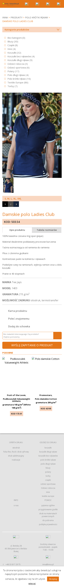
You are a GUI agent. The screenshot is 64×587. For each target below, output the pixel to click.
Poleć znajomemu (18, 318)
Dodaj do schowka (19, 326)
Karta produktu (17, 311)
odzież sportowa (48, 484)
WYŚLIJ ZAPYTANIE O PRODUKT (32, 345)
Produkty (16, 17)
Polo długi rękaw (16, 75)
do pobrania (48, 520)
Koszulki (11, 52)
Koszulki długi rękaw (18, 60)
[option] (32, 135)
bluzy (48, 468)
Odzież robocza (15, 63)
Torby (10, 86)
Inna (5, 17)
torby (48, 476)
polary (48, 472)
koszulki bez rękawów (48, 455)
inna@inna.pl (48, 564)
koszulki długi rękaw (48, 451)
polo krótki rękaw (48, 459)
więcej (32, 583)
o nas (16, 505)
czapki (48, 480)
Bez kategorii (14, 37)
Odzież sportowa (16, 67)
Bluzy (10, 41)
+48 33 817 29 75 (13, 564)
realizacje (16, 459)
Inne (9, 48)
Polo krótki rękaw (36, 17)
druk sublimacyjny (16, 455)
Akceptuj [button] (53, 579)
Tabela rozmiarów (47, 229)
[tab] (17, 230)
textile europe (48, 496)
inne (48, 492)
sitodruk (16, 447)
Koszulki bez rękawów (19, 56)
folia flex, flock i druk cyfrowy (16, 451)
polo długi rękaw (48, 464)
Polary (10, 71)
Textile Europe (15, 82)
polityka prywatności (48, 524)
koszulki (48, 447)
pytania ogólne (48, 505)
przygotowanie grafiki (48, 509)
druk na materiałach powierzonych (48, 515)
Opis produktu (17, 229)
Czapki (10, 45)
